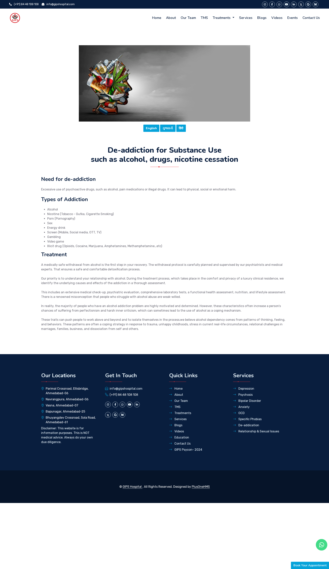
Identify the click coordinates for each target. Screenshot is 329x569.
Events (292, 17)
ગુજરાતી (168, 128)
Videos (277, 17)
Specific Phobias (250, 419)
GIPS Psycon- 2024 (188, 449)
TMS (204, 17)
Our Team (188, 17)
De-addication (248, 425)
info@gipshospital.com (60, 4)
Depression (246, 388)
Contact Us (311, 17)
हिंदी (181, 128)
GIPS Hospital (132, 486)
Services (245, 17)
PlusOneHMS (201, 486)
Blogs (262, 17)
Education (181, 437)
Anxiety (244, 407)
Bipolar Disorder (249, 401)
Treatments (222, 17)
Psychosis (245, 395)
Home (156, 17)
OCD (241, 413)
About (171, 17)
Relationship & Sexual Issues (258, 431)
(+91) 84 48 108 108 (26, 4)
